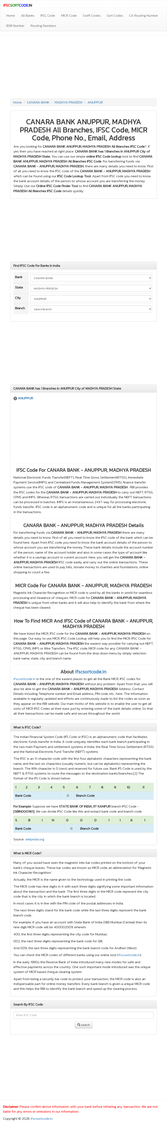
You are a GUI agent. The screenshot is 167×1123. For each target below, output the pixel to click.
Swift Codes (92, 15)
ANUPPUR (95, 102)
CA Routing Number (143, 15)
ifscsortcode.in (91, 671)
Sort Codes (115, 15)
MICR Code (69, 15)
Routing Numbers (43, 25)
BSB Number (15, 25)
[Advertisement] (83, 67)
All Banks (27, 15)
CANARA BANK (38, 102)
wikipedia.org (34, 839)
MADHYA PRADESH (68, 102)
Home (10, 15)
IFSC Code (48, 15)
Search (85, 1025)
